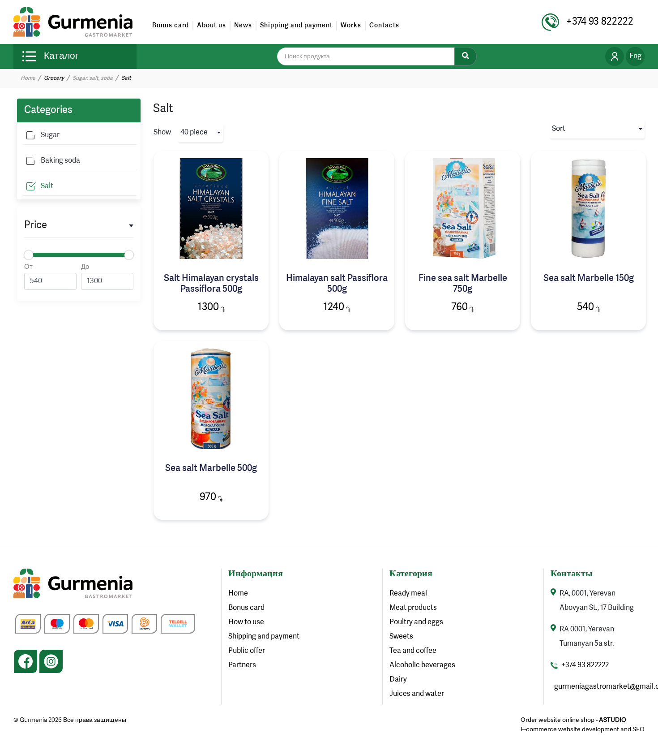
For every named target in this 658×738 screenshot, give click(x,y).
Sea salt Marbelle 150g (588, 278)
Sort (558, 129)
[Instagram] (51, 661)
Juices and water (416, 694)
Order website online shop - (573, 720)
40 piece (194, 132)
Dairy (398, 679)
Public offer (246, 651)
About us (211, 25)
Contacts (384, 25)
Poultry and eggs (416, 622)
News (243, 25)
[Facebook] (25, 661)
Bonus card (170, 25)
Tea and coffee (412, 651)
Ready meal (408, 593)
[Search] (465, 56)
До (85, 267)
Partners (242, 665)
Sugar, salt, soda (93, 78)
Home (28, 78)
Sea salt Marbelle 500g (211, 468)
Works (351, 25)
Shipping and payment (296, 25)
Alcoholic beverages (422, 665)
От (28, 267)
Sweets (401, 636)
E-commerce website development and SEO (583, 729)
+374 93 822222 (585, 665)
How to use (246, 622)
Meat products (413, 608)
